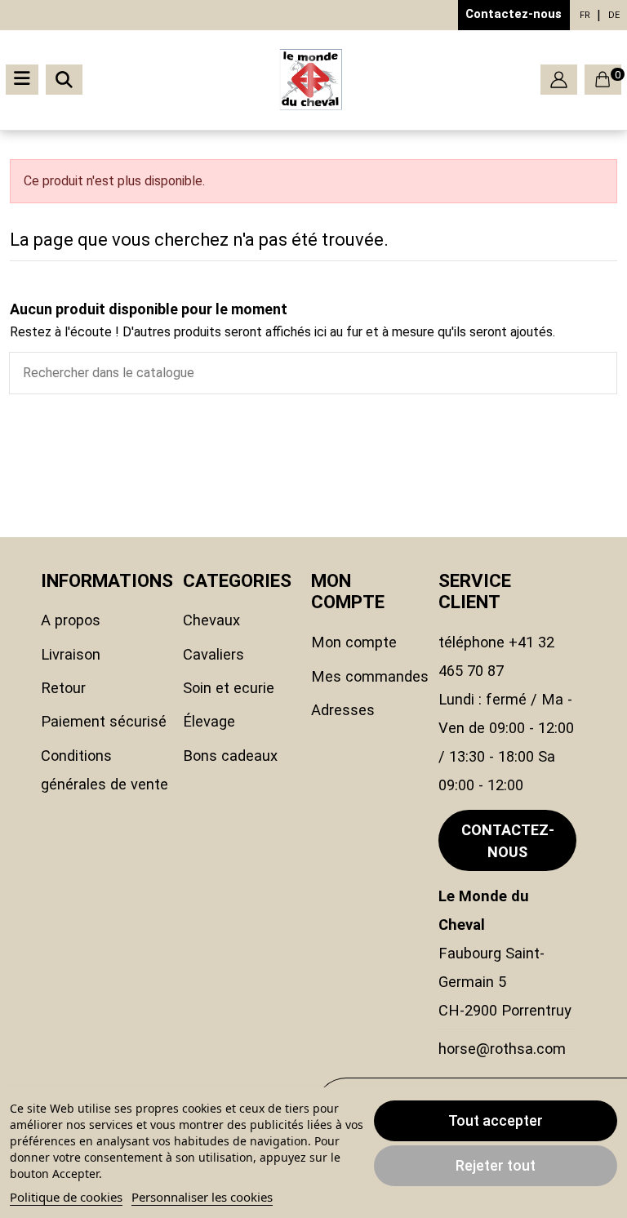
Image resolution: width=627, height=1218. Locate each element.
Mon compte (354, 642)
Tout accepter (495, 1120)
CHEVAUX (211, 620)
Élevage (209, 721)
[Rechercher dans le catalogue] (604, 373)
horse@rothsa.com (502, 1048)
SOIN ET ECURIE (228, 687)
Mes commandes (370, 676)
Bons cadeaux (230, 755)
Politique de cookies (66, 1197)
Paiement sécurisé (104, 721)
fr (585, 15)
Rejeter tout (496, 1165)
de (614, 15)
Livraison (70, 654)
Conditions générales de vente (104, 770)
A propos (70, 620)
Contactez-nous (513, 14)
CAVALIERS (213, 654)
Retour (63, 687)
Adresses (343, 709)
